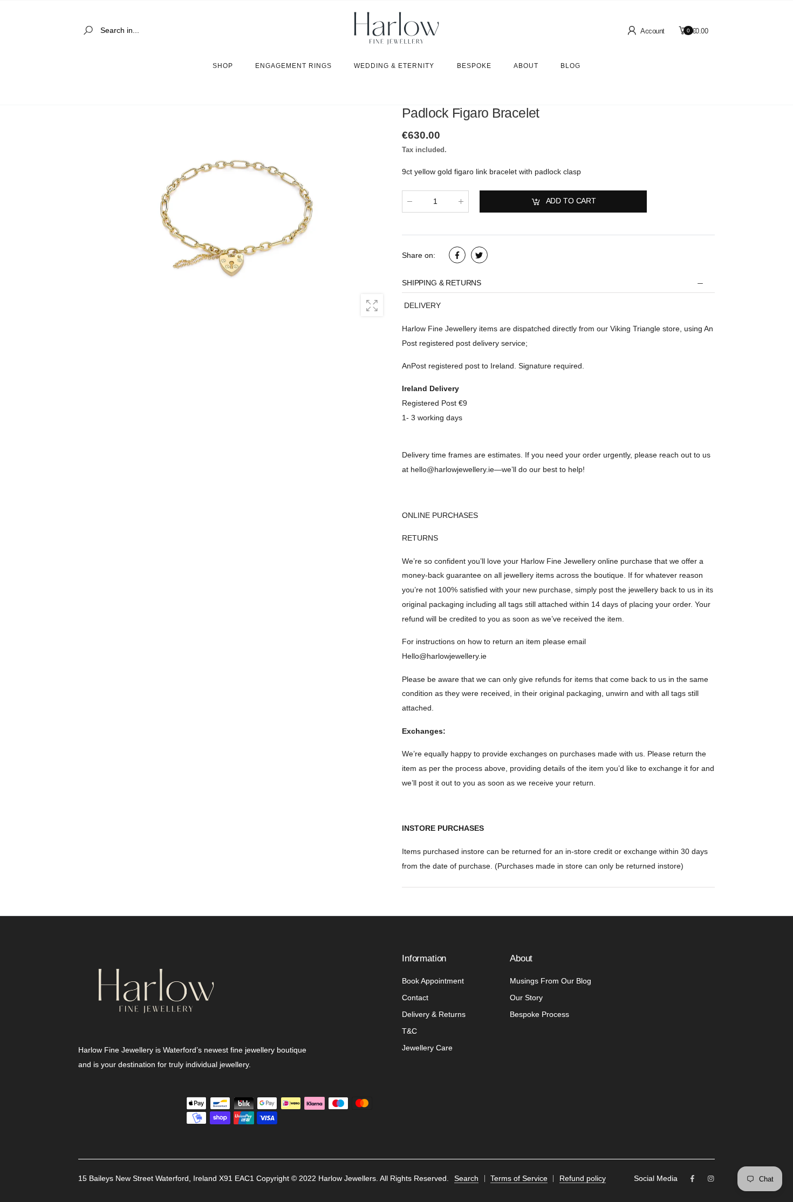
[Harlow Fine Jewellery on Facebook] (692, 1179)
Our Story (526, 997)
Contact (415, 997)
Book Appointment (433, 980)
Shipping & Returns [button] (441, 283)
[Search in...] (90, 30)
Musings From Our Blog (550, 980)
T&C (409, 1031)
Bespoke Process (539, 1014)
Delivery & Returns (434, 1014)
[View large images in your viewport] (372, 305)
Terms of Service (519, 1178)
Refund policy (582, 1178)
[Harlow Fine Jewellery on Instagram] (711, 1179)
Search (466, 1178)
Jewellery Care (427, 1047)
